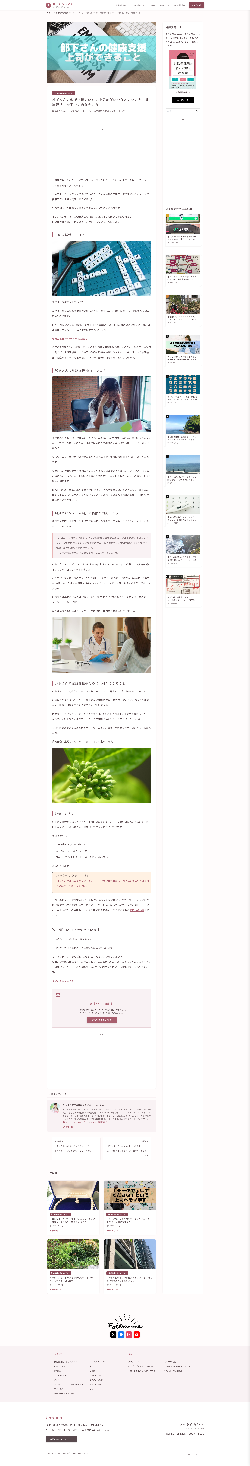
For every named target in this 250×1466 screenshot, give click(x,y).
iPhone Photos (61, 1375)
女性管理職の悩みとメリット (63, 93)
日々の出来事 (95, 1375)
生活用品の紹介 (96, 1380)
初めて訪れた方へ (139, 5)
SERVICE (181, 1434)
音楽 (91, 1389)
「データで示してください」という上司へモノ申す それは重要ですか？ (129, 1220)
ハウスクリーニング (98, 1362)
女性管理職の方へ (122, 5)
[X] (113, 1334)
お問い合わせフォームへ (61, 1439)
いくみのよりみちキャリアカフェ (178, 1366)
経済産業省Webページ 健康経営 (70, 338)
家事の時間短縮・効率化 (64, 1393)
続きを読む (54, 1231)
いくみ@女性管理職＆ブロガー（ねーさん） (84, 1104)
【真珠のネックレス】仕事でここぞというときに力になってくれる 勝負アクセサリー (72, 1220)
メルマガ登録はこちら (100, 1122)
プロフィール (164, 5)
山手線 (92, 1371)
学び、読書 (59, 1389)
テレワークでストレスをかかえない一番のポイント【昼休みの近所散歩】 (72, 1279)
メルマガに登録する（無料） (102, 1020)
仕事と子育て (60, 1366)
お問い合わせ (137, 910)
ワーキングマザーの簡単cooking (68, 1384)
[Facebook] (121, 1334)
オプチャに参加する (63, 980)
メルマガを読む (179, 5)
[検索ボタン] (197, 110)
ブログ (153, 5)
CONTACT (196, 5)
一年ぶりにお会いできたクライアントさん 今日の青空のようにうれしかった (129, 1279)
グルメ (57, 1380)
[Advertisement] (101, 151)
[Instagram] (129, 1334)
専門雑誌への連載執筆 (173, 1371)
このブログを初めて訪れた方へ (141, 1366)
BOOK (192, 1434)
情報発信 (58, 1371)
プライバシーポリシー (194, 1454)
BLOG (201, 1434)
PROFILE (169, 1434)
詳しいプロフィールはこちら (75, 1122)
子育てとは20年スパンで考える (141, 1371)
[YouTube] (137, 1334)
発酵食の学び (95, 1384)
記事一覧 (69, 1127)
